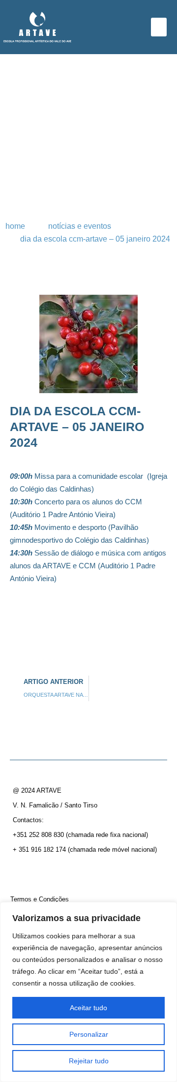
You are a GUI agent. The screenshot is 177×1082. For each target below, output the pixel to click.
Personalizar (88, 1034)
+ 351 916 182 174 (39, 849)
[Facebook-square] (21, 871)
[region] (88, 992)
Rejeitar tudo (89, 1061)
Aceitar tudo (88, 1008)
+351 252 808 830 (38, 834)
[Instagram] (39, 871)
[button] (159, 27)
